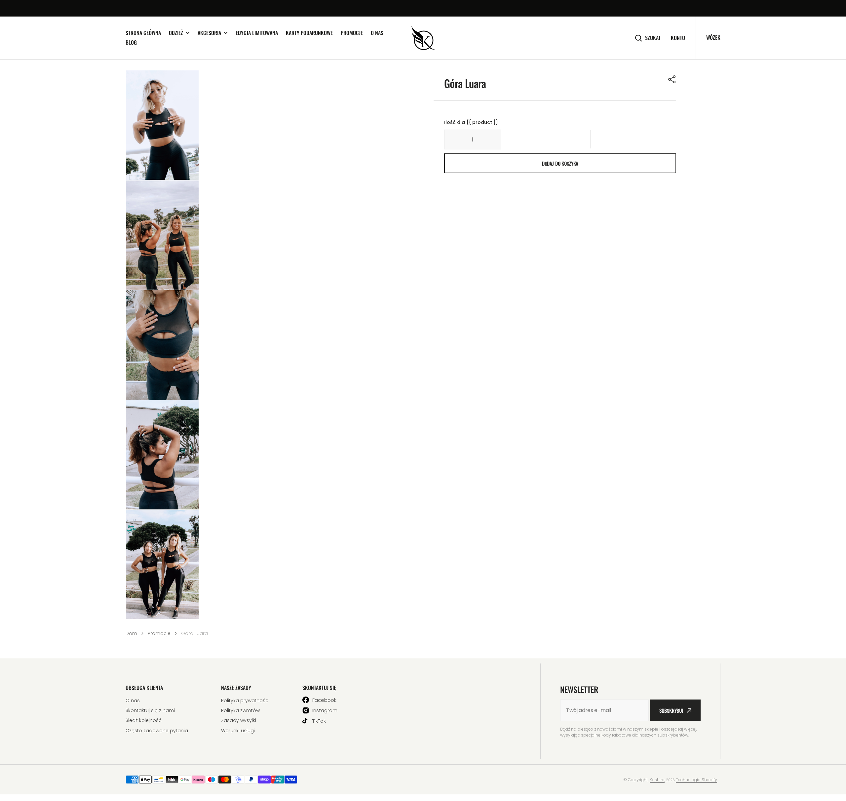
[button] (672, 79)
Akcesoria (209, 33)
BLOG (131, 42)
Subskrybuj (671, 710)
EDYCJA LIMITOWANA (257, 33)
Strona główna (143, 33)
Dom (131, 633)
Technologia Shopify (696, 779)
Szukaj (652, 38)
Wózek (713, 37)
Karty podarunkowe (309, 33)
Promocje (352, 33)
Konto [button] (678, 38)
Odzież (176, 33)
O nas (377, 33)
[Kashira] (423, 38)
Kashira (657, 779)
